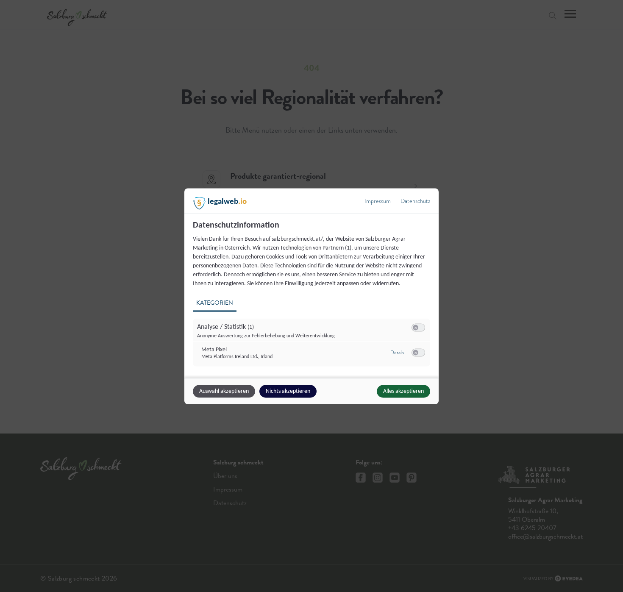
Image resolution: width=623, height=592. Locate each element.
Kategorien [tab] (214, 302)
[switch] (418, 327)
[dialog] (311, 296)
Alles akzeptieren (403, 391)
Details (397, 352)
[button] (415, 327)
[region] (312, 298)
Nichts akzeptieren (288, 391)
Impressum (377, 201)
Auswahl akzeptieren (224, 391)
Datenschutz (415, 201)
